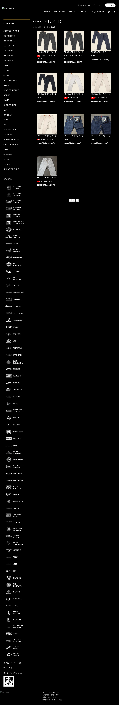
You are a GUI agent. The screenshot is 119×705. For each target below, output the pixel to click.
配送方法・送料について (51, 695)
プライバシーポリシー (51, 692)
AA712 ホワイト (101, 98)
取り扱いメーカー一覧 (12, 663)
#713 (66, 139)
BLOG (72, 11)
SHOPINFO (59, 11)
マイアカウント (85, 5)
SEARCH (99, 11)
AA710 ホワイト (47, 139)
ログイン (99, 5)
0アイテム (110, 5)
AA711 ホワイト (74, 98)
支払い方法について (50, 697)
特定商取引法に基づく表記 (52, 700)
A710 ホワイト (46, 181)
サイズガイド (8, 668)
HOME (47, 11)
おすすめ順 (37, 27)
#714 (93, 56)
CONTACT (84, 11)
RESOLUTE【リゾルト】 (47, 52)
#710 (39, 98)
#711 (93, 139)
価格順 (45, 27)
